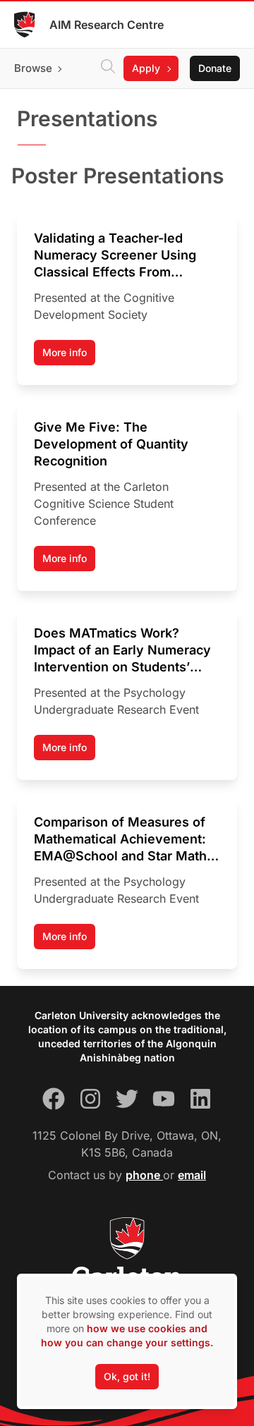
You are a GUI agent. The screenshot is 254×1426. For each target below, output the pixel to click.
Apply (146, 68)
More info (64, 352)
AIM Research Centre (106, 25)
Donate (214, 68)
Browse (33, 68)
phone (144, 1175)
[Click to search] (108, 68)
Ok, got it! (127, 1376)
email (192, 1175)
